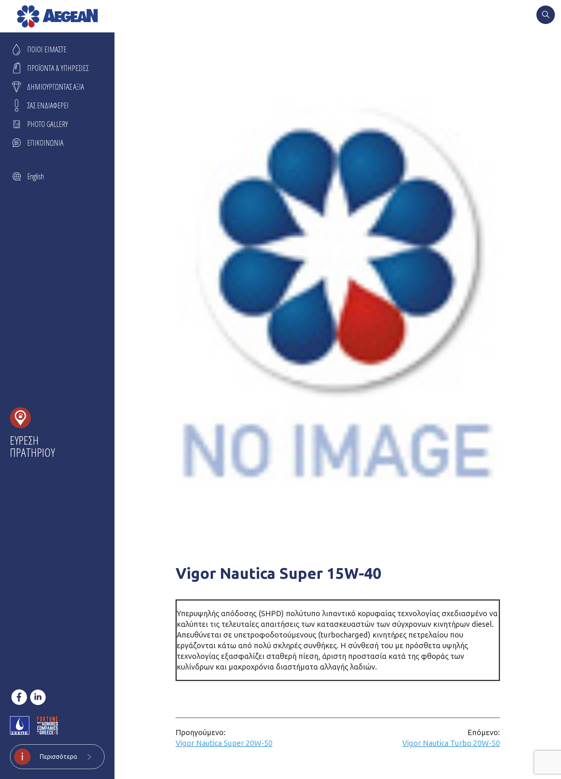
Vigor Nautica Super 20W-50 (224, 737)
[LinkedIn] (38, 697)
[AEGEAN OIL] (57, 16)
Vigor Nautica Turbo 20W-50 (451, 737)
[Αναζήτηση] (545, 15)
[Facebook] (19, 697)
